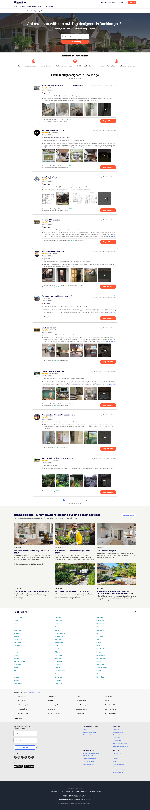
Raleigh (57, 668)
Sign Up (132, 2)
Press (114, 761)
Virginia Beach (101, 668)
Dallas (98, 643)
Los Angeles (18, 633)
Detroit (57, 630)
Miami (16, 668)
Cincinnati (58, 674)
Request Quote (108, 121)
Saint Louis (58, 646)
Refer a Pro (116, 738)
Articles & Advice (48, 6)
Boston (57, 627)
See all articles (128, 515)
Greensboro (59, 664)
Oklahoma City (60, 683)
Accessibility (83, 796)
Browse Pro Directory (89, 732)
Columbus (58, 680)
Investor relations (118, 764)
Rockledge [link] (26, 11)
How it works (117, 753)
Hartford (17, 655)
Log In (123, 2)
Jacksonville (18, 664)
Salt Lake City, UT (82, 709)
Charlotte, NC (52, 696)
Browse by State (35, 692)
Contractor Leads (88, 761)
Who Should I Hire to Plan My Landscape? (72, 591)
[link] (75, 88)
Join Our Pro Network (89, 756)
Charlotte (58, 661)
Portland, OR (51, 709)
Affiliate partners (118, 772)
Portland (99, 617)
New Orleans (59, 621)
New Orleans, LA (82, 705)
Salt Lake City (101, 658)
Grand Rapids (60, 633)
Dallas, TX (108, 696)
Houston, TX (51, 701)
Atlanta (16, 677)
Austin (98, 639)
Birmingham (18, 617)
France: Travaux (53, 791)
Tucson (16, 624)
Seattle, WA (80, 713)
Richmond (100, 664)
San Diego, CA (23, 713)
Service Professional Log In (91, 753)
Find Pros (85, 729)
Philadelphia (100, 624)
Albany (57, 652)
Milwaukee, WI (23, 705)
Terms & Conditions (85, 799)
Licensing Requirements (120, 746)
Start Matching (75, 42)
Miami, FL (108, 701)
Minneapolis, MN (52, 705)
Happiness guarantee (119, 770)
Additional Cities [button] (18, 719)
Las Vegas (58, 649)
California (70, 796)
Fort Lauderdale (19, 661)
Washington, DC (110, 713)
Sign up (25, 747)
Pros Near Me (117, 740)
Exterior (22, 6)
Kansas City (59, 643)
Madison (99, 674)
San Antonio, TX (110, 709)
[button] (48, 109)
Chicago (17, 680)
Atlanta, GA (22, 696)
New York (58, 655)
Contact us (116, 767)
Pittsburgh (100, 627)
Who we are (116, 756)
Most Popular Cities (20, 692)
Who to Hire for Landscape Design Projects (31, 591)
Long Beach (18, 630)
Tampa (16, 674)
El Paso (98, 646)
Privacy (65, 796)
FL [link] (20, 11)
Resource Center (118, 735)
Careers (115, 758)
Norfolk (99, 661)
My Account (116, 729)
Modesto (17, 636)
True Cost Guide (118, 732)
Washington (18, 658)
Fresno (16, 627)
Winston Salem (60, 671)
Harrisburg (100, 621)
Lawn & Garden (31, 6)
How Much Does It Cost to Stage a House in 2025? (31, 552)
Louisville (58, 617)
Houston (99, 652)
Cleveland (58, 677)
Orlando (16, 671)
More (39, 6)
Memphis (99, 633)
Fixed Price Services (89, 735)
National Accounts (88, 764)
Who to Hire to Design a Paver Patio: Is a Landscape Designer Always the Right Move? (115, 592)
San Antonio (100, 655)
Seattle (99, 671)
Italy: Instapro (75, 791)
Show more (112, 236)
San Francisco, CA (53, 713)
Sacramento (18, 639)
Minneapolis (59, 636)
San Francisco (18, 646)
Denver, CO (22, 701)
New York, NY (110, 705)
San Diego (17, 643)
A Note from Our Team (120, 743)
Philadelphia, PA (23, 709)
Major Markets (20, 611)
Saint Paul (58, 639)
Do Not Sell (76, 796)
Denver (16, 652)
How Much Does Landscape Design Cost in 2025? (72, 552)
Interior (16, 6)
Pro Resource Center (89, 758)
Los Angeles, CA (82, 701)
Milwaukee (100, 677)
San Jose (17, 649)
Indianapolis (18, 683)
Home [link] (15, 11)
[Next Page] (94, 500)
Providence (100, 630)
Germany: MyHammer (64, 791)
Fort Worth (100, 649)
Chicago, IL (80, 696)
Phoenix (16, 621)
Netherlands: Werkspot (86, 791)
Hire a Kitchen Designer (106, 551)
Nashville (99, 636)
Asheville (58, 658)
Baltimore (58, 624)
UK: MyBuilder (97, 791)
